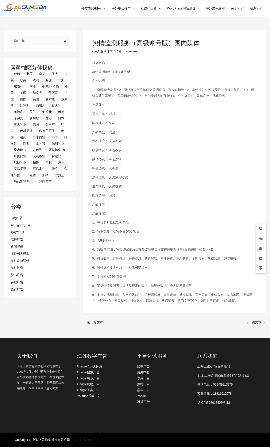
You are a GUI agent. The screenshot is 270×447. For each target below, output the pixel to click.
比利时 (25, 105)
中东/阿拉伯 (50, 86)
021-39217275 (223, 384)
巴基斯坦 (26, 131)
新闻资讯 (17, 246)
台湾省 (50, 124)
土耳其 (40, 143)
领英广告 (17, 289)
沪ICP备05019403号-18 (213, 402)
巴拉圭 (59, 175)
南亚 (33, 86)
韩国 (36, 124)
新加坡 (34, 118)
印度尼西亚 (47, 131)
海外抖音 (17, 268)
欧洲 (36, 80)
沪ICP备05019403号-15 (87, 440)
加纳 (45, 175)
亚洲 (48, 80)
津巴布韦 (45, 181)
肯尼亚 (56, 156)
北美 (29, 74)
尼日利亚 (20, 162)
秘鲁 (36, 162)
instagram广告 (21, 225)
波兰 (61, 162)
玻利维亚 (39, 156)
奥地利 (18, 112)
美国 (23, 93)
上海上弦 (7, 12)
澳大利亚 (20, 124)
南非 (55, 137)
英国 (36, 99)
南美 (42, 74)
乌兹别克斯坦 (23, 181)
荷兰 (33, 112)
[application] (103, 8)
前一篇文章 (93, 322)
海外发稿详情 (20, 261)
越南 (23, 137)
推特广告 (17, 239)
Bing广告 (17, 218)
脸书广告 (17, 275)
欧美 (23, 80)
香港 (48, 118)
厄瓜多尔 (39, 169)
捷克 (55, 169)
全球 (17, 74)
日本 (61, 118)
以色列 (37, 150)
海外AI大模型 (20, 253)
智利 (48, 162)
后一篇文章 (255, 322)
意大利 (56, 105)
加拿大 (37, 93)
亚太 (55, 74)
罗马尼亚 (20, 169)
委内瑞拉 (20, 150)
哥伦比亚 (20, 156)
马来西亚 (39, 137)
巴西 (26, 143)
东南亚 (18, 86)
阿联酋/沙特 (57, 150)
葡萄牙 (47, 112)
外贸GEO (17, 232)
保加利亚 (58, 143)
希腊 (61, 112)
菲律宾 (18, 118)
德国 (23, 99)
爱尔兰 (50, 99)
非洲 (61, 80)
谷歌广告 (17, 282)
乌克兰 (31, 175)
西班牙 (40, 105)
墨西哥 (53, 93)
